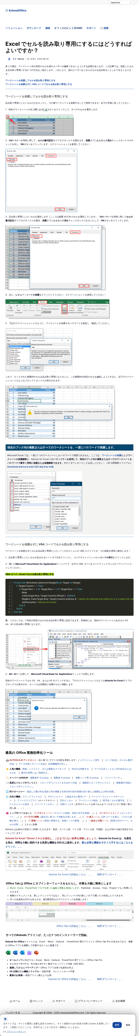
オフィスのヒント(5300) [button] (68, 28)
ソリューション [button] (14, 28)
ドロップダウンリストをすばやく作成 (58, 782)
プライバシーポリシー (90, 1000)
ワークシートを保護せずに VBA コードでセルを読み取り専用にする (38, 84)
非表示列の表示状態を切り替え (77, 791)
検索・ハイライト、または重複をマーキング (44, 768)
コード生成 (110, 760)
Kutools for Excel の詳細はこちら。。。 (71, 874)
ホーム (16, 1000)
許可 (117, 1025)
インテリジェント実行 (88, 760)
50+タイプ (109, 813)
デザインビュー (55, 796)
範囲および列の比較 (104, 791)
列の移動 (55, 791)
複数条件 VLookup (39, 777)
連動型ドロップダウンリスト (96, 782)
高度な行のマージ (119, 820)
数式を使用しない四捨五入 (34, 772)
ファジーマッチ (112, 777)
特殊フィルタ (66, 804)
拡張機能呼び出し (57, 763)
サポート (91, 28)
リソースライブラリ (27, 800)
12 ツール (43, 813)
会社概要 (120, 1000)
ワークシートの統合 (88, 800)
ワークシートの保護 (111, 455)
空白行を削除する (80, 768)
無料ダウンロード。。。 (110, 874)
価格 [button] (47, 28)
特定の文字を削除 (80, 813)
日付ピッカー (66, 800)
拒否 (128, 1025)
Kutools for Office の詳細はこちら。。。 (70, 979)
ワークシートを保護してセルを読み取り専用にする (30, 80)
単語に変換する (52, 820)
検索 (106, 28)
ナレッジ (38, 1000)
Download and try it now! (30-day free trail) (30, 466)
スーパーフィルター (44, 804)
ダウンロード (34, 28)
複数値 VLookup (62, 777)
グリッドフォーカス (32, 796)
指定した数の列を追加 (38, 791)
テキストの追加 (62, 813)
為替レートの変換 (70, 820)
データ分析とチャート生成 (32, 763)
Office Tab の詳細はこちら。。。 (74, 926)
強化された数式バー (77, 796)
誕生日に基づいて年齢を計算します (58, 816)
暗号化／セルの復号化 (114, 800)
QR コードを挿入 (110, 816)
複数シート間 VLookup (87, 777)
